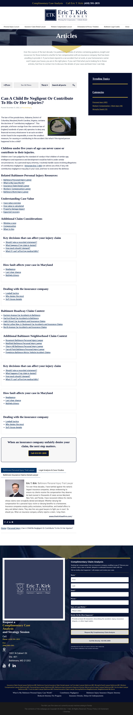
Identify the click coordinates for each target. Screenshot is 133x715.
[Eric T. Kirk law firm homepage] (66, 15)
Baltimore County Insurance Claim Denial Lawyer (53, 685)
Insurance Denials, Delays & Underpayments (86, 696)
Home (3, 528)
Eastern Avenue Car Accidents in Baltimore (21, 315)
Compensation (9, 226)
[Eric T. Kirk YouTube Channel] (5, 665)
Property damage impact (14, 209)
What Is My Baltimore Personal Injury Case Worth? (32, 693)
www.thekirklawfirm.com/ (60, 516)
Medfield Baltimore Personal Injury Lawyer (24, 343)
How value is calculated (13, 206)
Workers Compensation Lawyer (61, 27)
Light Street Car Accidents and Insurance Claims (24, 321)
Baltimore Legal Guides (112, 27)
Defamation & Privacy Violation (88, 27)
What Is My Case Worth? (14, 183)
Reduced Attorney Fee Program (49, 696)
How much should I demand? (18, 248)
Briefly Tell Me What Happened (82, 615)
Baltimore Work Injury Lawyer (15, 192)
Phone (73, 599)
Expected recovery (11, 212)
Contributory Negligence (69, 693)
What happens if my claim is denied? (21, 245)
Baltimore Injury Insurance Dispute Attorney (70, 687)
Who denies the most (15, 296)
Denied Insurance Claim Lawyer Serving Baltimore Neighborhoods (75, 689)
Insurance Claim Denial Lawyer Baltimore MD (22, 685)
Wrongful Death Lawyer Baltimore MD (107, 685)
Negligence (10, 269)
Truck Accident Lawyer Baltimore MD (40, 689)
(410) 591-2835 (92, 3)
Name (73, 575)
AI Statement (104, 709)
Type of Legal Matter (78, 607)
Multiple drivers (12, 275)
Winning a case (9, 223)
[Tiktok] (7, 522)
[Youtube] (12, 522)
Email (73, 590)
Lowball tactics (12, 293)
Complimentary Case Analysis (47, 3)
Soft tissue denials (14, 299)
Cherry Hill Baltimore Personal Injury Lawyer (24, 346)
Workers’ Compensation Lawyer (17, 189)
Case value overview (12, 203)
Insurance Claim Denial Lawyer (35, 27)
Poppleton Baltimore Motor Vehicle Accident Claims (28, 352)
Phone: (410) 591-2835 (11, 639)
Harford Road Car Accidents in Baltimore (21, 318)
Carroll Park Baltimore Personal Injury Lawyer (25, 349)
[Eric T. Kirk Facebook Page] (10, 665)
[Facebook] (5, 522)
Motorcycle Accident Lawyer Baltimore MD (99, 687)
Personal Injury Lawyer (11, 27)
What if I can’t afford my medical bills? (22, 251)
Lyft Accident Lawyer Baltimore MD (82, 685)
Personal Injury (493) (99, 102)
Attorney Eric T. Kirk (33, 166)
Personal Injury (26, 107)
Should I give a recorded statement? (21, 242)
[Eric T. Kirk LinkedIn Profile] (15, 665)
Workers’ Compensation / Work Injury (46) (107, 106)
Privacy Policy (92, 709)
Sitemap (67, 712)
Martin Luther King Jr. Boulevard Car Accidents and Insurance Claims (33, 324)
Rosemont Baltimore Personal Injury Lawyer (24, 340)
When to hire (8, 229)
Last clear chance (13, 272)
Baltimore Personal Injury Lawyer (17, 180)
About (127, 27)
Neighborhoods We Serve (106, 689)
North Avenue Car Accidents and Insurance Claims (25, 327)
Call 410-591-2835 (38, 453)
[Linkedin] (10, 522)
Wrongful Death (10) (99, 109)
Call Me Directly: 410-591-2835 (99, 641)
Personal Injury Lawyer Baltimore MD (42, 687)
